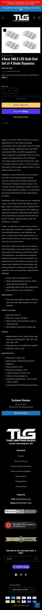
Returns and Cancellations (21, 471)
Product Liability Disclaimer (21, 466)
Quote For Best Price (21, 105)
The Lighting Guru (23, 605)
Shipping (4, 71)
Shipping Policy (21, 481)
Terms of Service (21, 461)
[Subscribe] (34, 558)
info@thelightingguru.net (23, 499)
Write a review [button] (20, 413)
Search (21, 456)
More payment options (21, 117)
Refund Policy (21, 476)
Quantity (5, 86)
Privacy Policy (21, 486)
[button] (2, 17)
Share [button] (6, 123)
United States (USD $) (20, 589)
